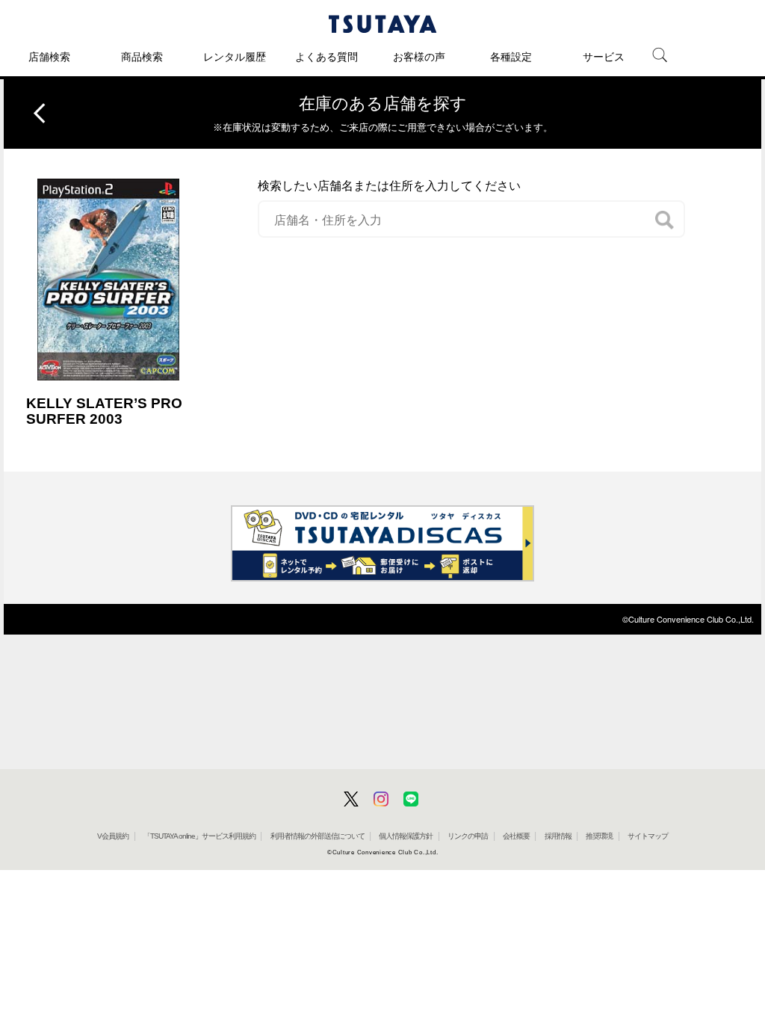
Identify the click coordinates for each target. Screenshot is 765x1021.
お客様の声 (419, 57)
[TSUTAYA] (382, 24)
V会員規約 (112, 836)
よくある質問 (326, 57)
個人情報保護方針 (406, 836)
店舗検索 (49, 57)
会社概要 (516, 836)
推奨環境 (599, 836)
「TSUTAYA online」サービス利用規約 (199, 836)
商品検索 (142, 57)
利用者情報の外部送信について (317, 836)
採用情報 (558, 836)
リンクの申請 (467, 836)
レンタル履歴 (234, 57)
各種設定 (511, 57)
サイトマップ (648, 836)
